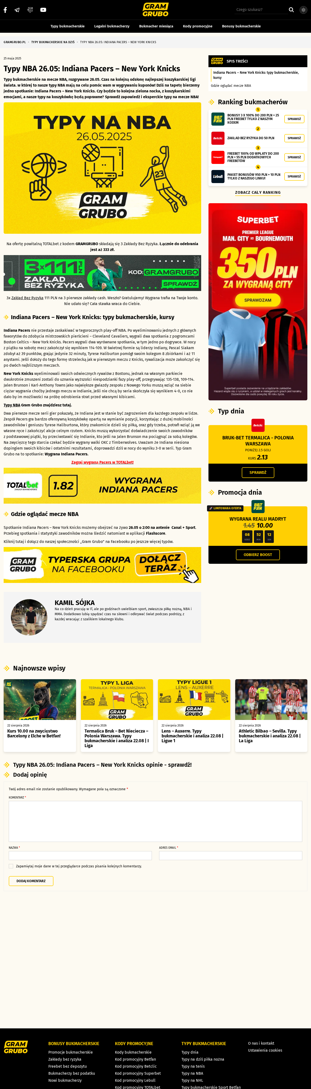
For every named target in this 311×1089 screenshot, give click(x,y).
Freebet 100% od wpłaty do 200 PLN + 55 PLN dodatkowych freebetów (253, 157)
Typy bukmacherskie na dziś (53, 42)
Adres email (168, 847)
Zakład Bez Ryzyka (27, 298)
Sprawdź (294, 119)
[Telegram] (17, 10)
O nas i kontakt (261, 1043)
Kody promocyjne (197, 26)
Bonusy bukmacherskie (241, 26)
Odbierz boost (258, 554)
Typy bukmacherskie (68, 26)
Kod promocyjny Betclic (136, 1066)
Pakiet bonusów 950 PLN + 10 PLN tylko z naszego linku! (253, 176)
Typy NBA (12, 405)
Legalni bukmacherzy (112, 26)
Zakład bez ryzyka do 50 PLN (250, 138)
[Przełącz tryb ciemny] (303, 10)
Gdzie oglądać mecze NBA (231, 86)
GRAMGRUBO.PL (15, 42)
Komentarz (17, 797)
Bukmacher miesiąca (156, 26)
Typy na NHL (192, 1080)
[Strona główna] (155, 10)
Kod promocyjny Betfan (135, 1059)
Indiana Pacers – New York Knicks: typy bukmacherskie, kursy (256, 75)
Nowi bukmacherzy (65, 1080)
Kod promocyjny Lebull (135, 1080)
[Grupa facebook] (30, 10)
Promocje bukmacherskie (70, 1052)
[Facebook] (5, 10)
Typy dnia (190, 1052)
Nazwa (14, 847)
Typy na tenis (193, 1066)
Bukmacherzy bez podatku (71, 1073)
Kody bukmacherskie (133, 1052)
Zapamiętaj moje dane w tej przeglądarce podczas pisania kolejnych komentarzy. (79, 866)
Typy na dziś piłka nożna (202, 1059)
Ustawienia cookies (265, 1050)
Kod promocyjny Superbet (138, 1073)
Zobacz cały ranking (258, 192)
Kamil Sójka (75, 603)
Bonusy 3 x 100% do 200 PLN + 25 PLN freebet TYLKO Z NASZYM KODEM (253, 118)
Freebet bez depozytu (67, 1066)
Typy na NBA (192, 1073)
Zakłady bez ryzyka (64, 1059)
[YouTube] (43, 10)
